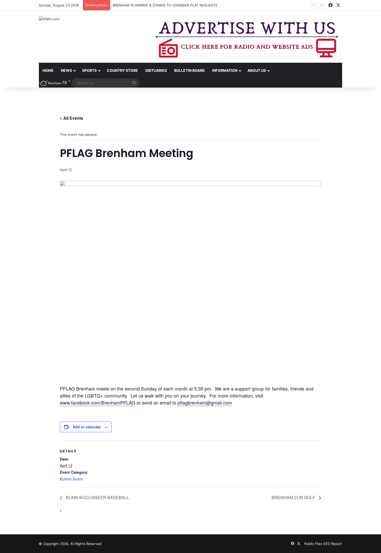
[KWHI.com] (49, 19)
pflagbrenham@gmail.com (205, 402)
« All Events (71, 118)
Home (48, 70)
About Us (257, 70)
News (66, 70)
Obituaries (156, 70)
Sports (89, 70)
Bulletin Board (189, 70)
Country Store (122, 70)
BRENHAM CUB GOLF (294, 497)
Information (224, 70)
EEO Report (332, 544)
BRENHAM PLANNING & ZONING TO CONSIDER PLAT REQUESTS (165, 5)
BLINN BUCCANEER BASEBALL (97, 497)
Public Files (313, 544)
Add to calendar (87, 426)
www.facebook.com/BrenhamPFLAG (97, 402)
